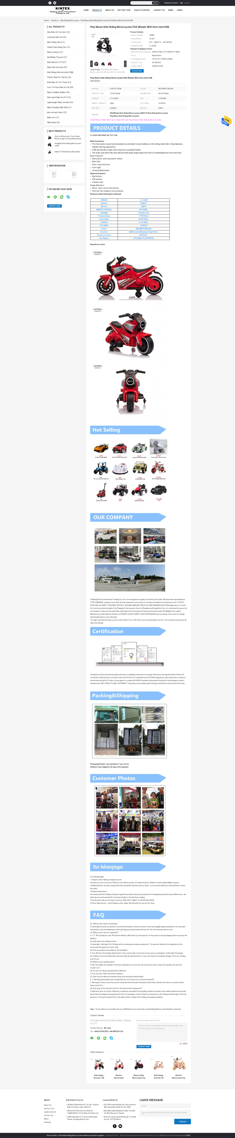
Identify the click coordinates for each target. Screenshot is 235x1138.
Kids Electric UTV (54, 62)
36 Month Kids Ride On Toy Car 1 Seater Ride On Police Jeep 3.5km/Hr (83, 1106)
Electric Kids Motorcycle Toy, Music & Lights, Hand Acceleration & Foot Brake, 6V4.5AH (138, 1076)
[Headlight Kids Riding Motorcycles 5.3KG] (49, 145)
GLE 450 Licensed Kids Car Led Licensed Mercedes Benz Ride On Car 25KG (120, 1106)
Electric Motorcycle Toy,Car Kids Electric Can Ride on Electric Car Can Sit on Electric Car (119, 1076)
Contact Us (159, 10)
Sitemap (47, 1122)
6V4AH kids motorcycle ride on (135, 1009)
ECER (188, 1135)
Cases (179, 10)
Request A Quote (171, 3)
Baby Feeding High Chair (57, 107)
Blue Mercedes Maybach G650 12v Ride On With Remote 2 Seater (119, 1112)
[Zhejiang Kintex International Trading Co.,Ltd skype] (70, 197)
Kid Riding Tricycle (55, 57)
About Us (109, 10)
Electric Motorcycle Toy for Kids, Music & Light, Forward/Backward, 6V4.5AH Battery (68, 138)
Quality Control (142, 10)
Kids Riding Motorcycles (69, 20)
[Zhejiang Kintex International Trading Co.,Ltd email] (50, 197)
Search (155, 3)
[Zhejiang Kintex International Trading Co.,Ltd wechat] (63, 197)
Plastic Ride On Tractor (57, 77)
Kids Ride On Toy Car (56, 32)
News (170, 10)
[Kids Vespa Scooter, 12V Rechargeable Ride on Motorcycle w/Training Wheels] (98, 1064)
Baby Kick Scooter (55, 67)
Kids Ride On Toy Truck (57, 82)
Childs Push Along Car (56, 47)
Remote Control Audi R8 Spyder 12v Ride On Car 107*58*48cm (120, 1118)
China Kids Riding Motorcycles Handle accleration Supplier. (82, 1135)
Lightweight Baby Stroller (58, 102)
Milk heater (52, 122)
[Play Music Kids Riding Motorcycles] (104, 45)
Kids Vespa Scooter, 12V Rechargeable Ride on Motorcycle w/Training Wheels (99, 1076)
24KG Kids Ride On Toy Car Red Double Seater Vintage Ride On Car (82, 1118)
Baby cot (51, 117)
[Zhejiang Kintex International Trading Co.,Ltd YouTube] (55, 3)
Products (97, 10)
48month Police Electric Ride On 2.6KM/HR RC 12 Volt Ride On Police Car (83, 1112)
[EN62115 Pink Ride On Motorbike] (49, 152)
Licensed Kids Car (54, 37)
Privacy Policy (52, 1135)
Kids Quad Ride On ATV (57, 97)
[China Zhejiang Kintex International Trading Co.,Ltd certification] (54, 174)
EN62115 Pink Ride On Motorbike (67, 152)
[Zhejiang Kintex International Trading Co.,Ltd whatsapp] (57, 197)
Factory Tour (124, 10)
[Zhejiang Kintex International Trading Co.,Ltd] (62, 10)
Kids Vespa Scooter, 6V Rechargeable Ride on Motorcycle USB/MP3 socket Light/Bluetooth (159, 1076)
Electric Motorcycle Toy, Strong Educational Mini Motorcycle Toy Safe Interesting (178, 1076)
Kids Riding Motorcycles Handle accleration (164, 1009)
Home (86, 10)
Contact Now (137, 71)
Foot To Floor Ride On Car (58, 87)
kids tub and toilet (55, 112)
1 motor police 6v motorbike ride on (108, 1009)
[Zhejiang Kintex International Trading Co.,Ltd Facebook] (50, 3)
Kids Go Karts (53, 52)
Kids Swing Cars (54, 42)
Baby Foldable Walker (56, 92)
